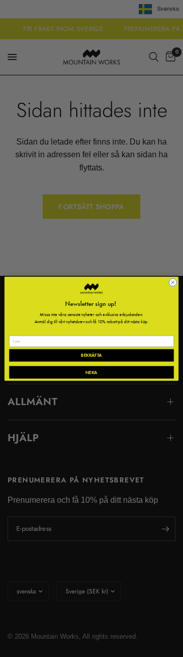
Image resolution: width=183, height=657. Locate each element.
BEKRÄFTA (91, 355)
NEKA (91, 372)
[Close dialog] (172, 282)
